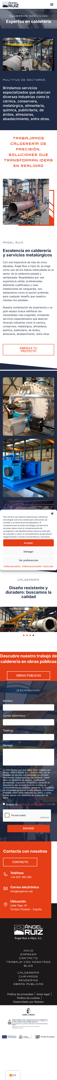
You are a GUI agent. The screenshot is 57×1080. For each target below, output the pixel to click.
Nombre (8, 700)
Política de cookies (12, 566)
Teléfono (8, 730)
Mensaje (8, 745)
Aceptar (28, 542)
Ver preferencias (28, 560)
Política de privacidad (31, 566)
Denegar (28, 551)
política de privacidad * (32, 804)
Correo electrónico (14, 715)
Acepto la (26, 804)
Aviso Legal (48, 566)
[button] (52, 513)
